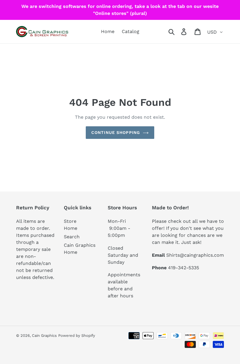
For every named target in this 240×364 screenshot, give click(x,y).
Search (72, 236)
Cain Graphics (44, 335)
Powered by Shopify (76, 335)
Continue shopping (115, 132)
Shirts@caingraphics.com (195, 255)
